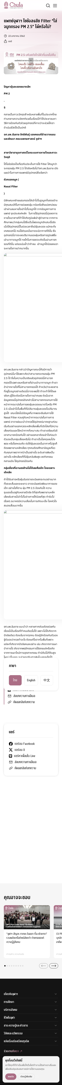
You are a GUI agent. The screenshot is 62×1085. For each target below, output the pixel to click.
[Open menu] (55, 5)
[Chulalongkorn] (13, 5)
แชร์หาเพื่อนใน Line (23, 690)
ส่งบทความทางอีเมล (24, 696)
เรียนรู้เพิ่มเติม (26, 1076)
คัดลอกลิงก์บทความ (24, 702)
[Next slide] (53, 965)
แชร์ (10, 41)
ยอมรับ (11, 1076)
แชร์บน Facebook (23, 677)
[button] (5, 965)
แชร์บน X (18, 684)
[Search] (48, 5)
